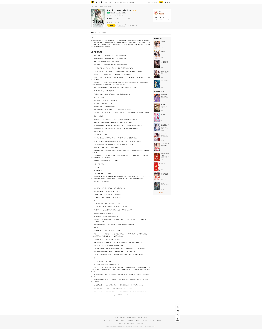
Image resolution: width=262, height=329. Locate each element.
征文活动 (119, 2)
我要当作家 (152, 320)
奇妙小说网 (134, 317)
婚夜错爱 (163, 51)
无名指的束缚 (163, 179)
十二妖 (162, 120)
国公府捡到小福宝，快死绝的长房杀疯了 (165, 175)
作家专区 (125, 2)
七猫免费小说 (122, 317)
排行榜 (114, 2)
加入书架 (121, 25)
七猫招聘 (109, 320)
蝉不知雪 (162, 189)
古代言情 (118, 12)
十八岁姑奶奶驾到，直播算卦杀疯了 (165, 63)
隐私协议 (138, 320)
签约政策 (131, 2)
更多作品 (161, 192)
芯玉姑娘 (162, 140)
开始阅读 (111, 25)
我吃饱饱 (162, 130)
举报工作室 (130, 320)
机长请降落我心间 (165, 71)
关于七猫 (103, 320)
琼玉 (162, 110)
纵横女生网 (140, 317)
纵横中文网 (129, 317)
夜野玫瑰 (163, 41)
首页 (106, 2)
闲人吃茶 (162, 150)
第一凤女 (163, 114)
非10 (162, 169)
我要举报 (123, 320)
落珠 (111, 15)
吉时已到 (163, 163)
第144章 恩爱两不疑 (115, 22)
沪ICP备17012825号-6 (137, 326)
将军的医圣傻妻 (164, 80)
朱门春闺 (163, 104)
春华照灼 (163, 183)
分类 (110, 2)
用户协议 (159, 320)
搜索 (161, 2)
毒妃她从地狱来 (164, 134)
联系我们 (116, 320)
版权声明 (145, 320)
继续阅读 (120, 294)
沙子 (162, 159)
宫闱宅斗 (96, 6)
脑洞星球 (145, 317)
